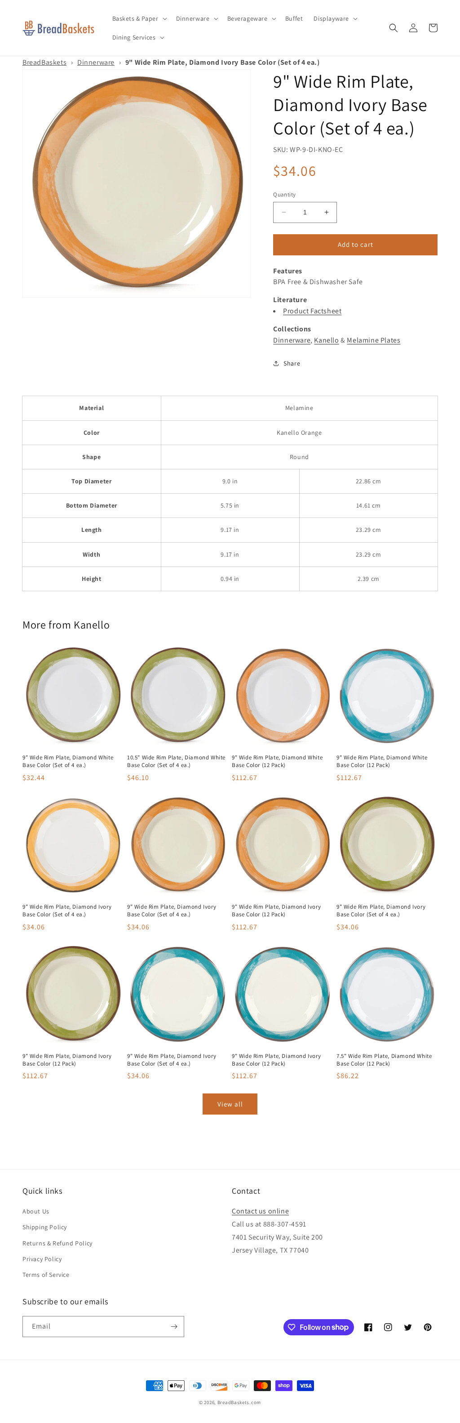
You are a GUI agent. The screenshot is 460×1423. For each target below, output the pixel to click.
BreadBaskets (44, 62)
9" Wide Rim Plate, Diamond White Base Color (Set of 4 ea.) (67, 761)
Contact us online (260, 1211)
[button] (139, 18)
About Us (35, 1211)
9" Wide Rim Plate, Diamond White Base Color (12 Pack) (277, 761)
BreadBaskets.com (239, 1402)
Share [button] (291, 363)
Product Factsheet (312, 311)
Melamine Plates (373, 340)
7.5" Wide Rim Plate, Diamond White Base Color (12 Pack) (384, 1060)
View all (230, 1104)
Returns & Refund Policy (57, 1243)
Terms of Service (46, 1275)
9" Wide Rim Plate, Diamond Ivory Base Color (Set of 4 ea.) (66, 910)
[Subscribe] (174, 1326)
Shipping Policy (44, 1227)
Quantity (284, 194)
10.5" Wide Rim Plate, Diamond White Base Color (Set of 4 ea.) (176, 761)
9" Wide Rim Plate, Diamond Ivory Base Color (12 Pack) (276, 910)
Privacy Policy (42, 1259)
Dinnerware (96, 62)
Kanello (326, 340)
